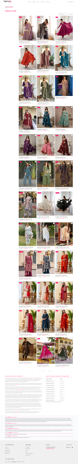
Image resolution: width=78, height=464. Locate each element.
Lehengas (10, 432)
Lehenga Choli (19, 434)
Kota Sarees (14, 420)
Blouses (9, 435)
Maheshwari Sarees (23, 420)
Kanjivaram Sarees (61, 419)
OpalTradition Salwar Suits (43, 70)
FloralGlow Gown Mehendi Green (62, 365)
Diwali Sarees (19, 419)
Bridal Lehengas (7, 434)
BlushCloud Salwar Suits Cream (62, 247)
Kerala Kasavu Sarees (8, 420)
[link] (73, 1)
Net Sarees (46, 420)
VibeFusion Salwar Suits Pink (25, 278)
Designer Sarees (14, 419)
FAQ (26, 450)
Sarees (9, 417)
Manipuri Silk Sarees (30, 420)
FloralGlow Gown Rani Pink (43, 365)
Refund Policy (7, 451)
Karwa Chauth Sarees (67, 419)
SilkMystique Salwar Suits (24, 41)
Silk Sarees (18, 421)
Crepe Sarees (66, 418)
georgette (18, 389)
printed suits (16, 412)
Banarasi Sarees (7, 418)
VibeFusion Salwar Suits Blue (43, 275)
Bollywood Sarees (40, 418)
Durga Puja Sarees (24, 419)
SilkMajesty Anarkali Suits (61, 97)
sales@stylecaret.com (50, 448)
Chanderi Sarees (50, 418)
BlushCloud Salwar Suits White (43, 247)
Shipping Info (7, 453)
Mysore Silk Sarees (36, 420)
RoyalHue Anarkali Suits (42, 129)
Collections (27, 447)
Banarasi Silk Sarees (14, 418)
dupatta (16, 384)
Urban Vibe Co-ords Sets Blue (25, 188)
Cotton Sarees (61, 418)
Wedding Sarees (44, 421)
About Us (6, 447)
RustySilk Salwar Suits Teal (43, 334)
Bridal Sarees (46, 418)
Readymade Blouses (20, 437)
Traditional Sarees (23, 421)
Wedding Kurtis (11, 426)
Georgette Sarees (35, 419)
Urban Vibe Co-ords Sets (42, 188)
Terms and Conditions (29, 453)
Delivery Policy (7, 450)
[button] (30, 2)
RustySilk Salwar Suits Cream (25, 334)
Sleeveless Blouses (26, 437)
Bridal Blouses (14, 437)
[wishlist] (35, 17)
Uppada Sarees (34, 421)
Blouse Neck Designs (8, 437)
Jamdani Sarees (47, 419)
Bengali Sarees (28, 418)
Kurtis (9, 423)
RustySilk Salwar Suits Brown (25, 362)
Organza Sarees (56, 420)
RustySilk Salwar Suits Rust (61, 275)
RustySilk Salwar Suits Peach (62, 306)
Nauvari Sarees (41, 420)
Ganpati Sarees (29, 419)
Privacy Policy (28, 455)
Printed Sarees (10, 421)
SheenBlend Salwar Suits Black (62, 188)
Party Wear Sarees (67, 420)
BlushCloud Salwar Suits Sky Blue (26, 247)
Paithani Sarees (62, 420)
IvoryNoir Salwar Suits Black (61, 216)
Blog (26, 451)
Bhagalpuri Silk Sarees (34, 418)
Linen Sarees (18, 420)
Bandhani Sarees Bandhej (21, 418)
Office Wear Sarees (51, 420)
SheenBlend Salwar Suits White (25, 219)
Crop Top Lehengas (13, 434)
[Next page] (52, 371)
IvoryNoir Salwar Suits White (43, 216)
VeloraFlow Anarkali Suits (61, 41)
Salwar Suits (10, 428)
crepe (22, 389)
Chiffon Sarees (56, 418)
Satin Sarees (14, 421)
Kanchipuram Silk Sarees (54, 419)
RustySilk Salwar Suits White (25, 306)
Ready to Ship (28, 448)
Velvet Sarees (40, 421)
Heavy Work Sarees (41, 419)
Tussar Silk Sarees (29, 421)
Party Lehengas (24, 434)
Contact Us (7, 448)
